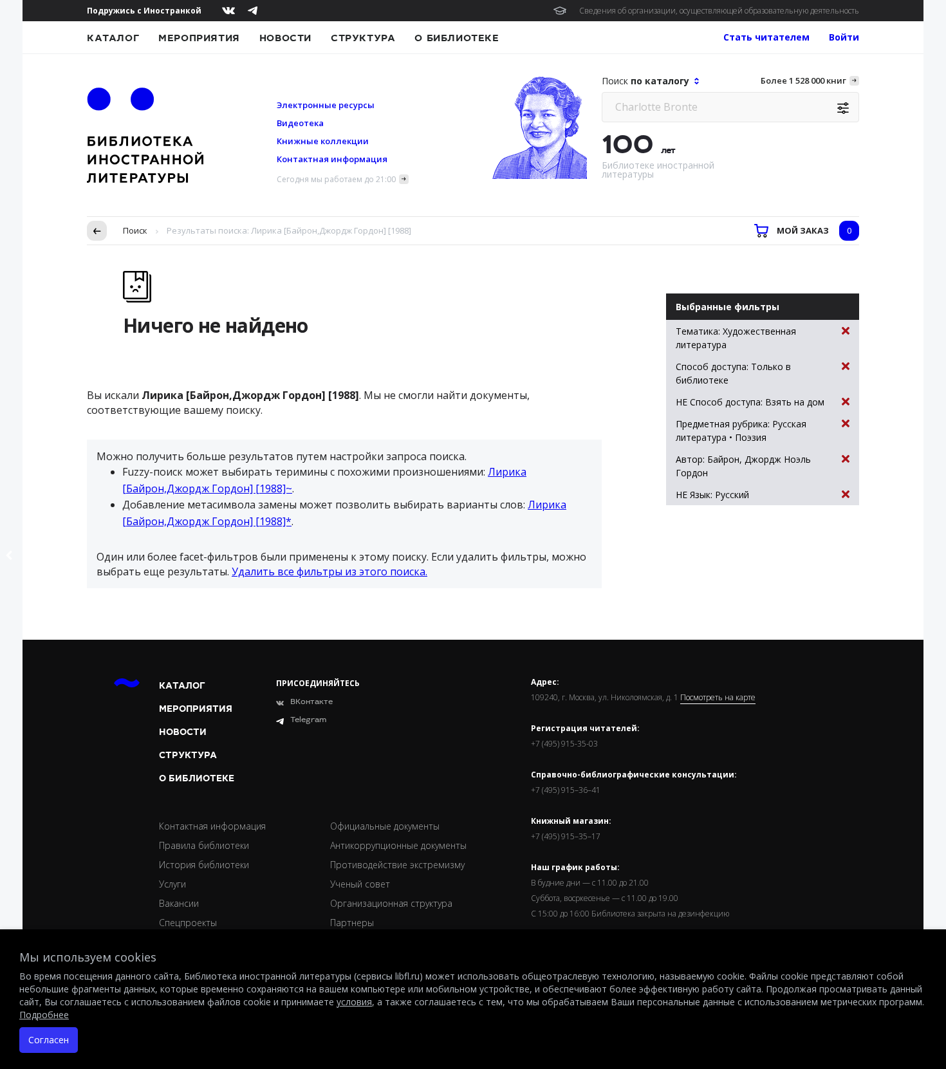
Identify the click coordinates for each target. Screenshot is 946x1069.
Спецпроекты (188, 922)
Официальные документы (385, 826)
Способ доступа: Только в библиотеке (733, 373)
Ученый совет (360, 884)
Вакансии (179, 903)
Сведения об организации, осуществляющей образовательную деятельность (719, 10)
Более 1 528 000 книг (803, 80)
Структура (363, 38)
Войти (844, 37)
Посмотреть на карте (718, 698)
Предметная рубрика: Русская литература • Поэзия (741, 430)
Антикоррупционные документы (398, 845)
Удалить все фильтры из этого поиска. (329, 571)
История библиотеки (204, 865)
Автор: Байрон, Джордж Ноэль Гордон (743, 466)
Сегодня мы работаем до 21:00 (336, 179)
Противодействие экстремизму (397, 865)
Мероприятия (199, 38)
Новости (285, 38)
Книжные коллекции (323, 141)
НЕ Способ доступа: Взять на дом (750, 402)
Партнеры (352, 922)
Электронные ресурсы (326, 105)
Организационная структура (391, 903)
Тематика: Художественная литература (736, 338)
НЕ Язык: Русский (712, 494)
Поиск (135, 230)
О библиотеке (456, 38)
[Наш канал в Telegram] (252, 10)
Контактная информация (332, 159)
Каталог (113, 38)
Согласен (48, 1040)
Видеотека (300, 123)
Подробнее (44, 1015)
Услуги (172, 884)
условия (354, 1002)
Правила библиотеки (204, 845)
